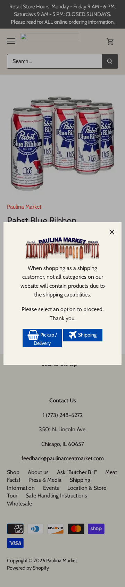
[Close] (111, 232)
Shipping (87, 335)
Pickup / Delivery (45, 339)
